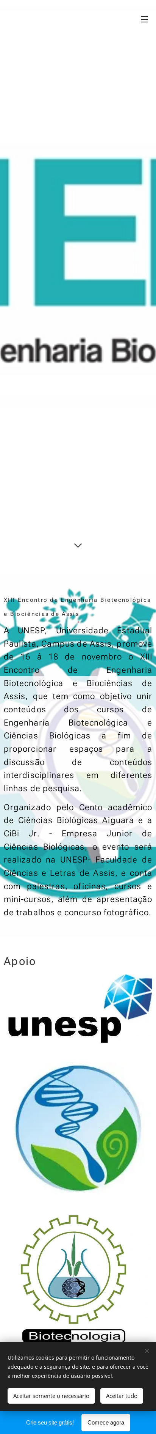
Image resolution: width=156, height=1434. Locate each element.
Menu (144, 19)
